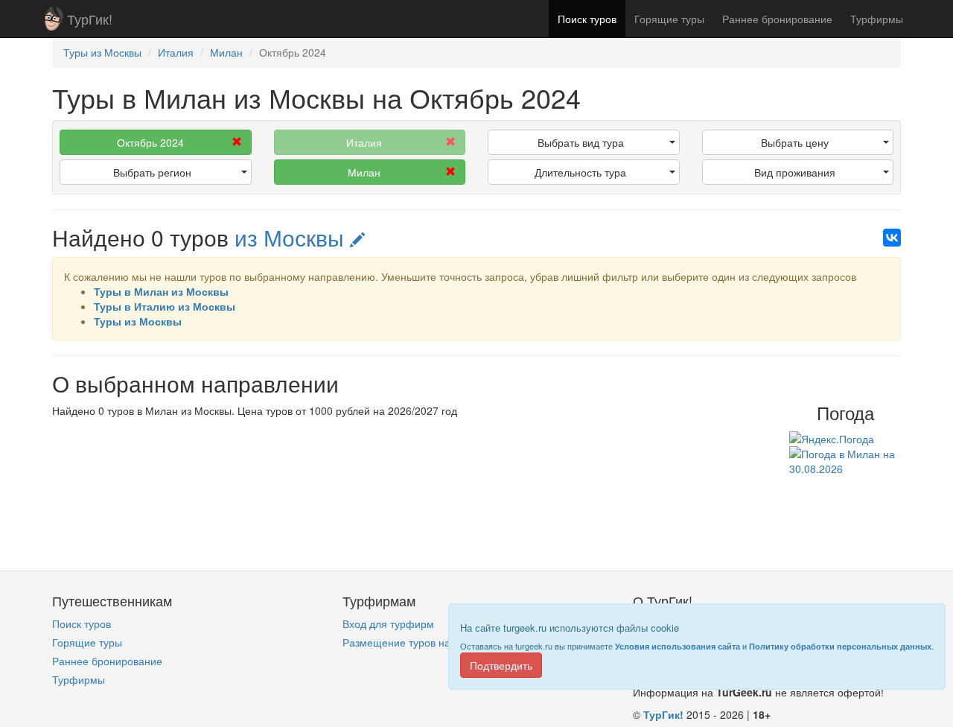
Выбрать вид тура (581, 142)
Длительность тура (580, 172)
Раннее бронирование (777, 18)
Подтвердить (501, 665)
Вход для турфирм (388, 623)
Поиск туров (587, 18)
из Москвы (292, 237)
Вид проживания (794, 172)
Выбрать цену (795, 142)
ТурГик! (89, 18)
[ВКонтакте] (892, 238)
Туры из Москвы (138, 321)
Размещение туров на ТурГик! (415, 642)
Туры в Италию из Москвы (164, 306)
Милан (364, 172)
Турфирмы (876, 18)
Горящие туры (669, 18)
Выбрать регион (152, 172)
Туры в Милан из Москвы (161, 291)
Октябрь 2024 (150, 142)
